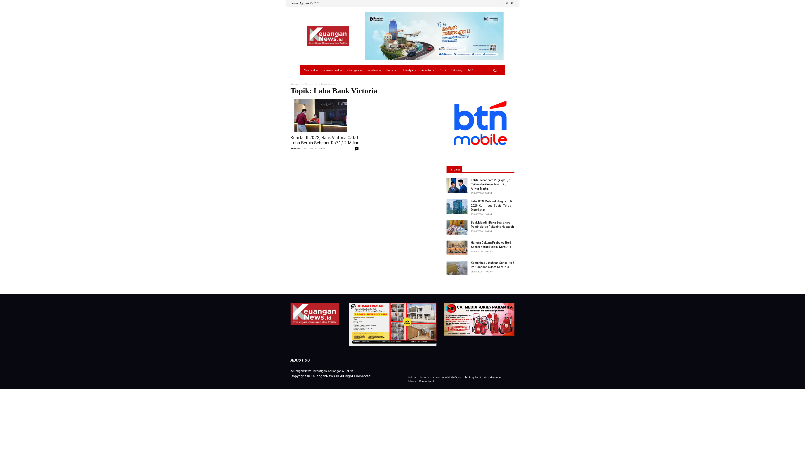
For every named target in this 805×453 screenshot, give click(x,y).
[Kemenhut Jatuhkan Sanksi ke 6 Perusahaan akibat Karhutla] (457, 268)
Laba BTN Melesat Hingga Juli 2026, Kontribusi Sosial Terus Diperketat (491, 205)
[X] (511, 3)
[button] (495, 70)
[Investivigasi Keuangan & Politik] (328, 36)
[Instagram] (506, 3)
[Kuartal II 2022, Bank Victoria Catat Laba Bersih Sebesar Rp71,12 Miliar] (324, 115)
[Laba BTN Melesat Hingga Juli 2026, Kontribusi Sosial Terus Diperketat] (457, 206)
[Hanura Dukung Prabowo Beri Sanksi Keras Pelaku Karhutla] (457, 248)
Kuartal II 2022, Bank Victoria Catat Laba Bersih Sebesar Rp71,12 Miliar (324, 140)
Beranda (296, 84)
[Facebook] (501, 3)
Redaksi (295, 148)
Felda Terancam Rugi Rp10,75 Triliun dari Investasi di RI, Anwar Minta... (491, 184)
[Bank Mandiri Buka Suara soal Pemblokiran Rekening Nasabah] (457, 227)
